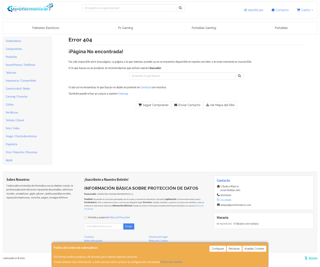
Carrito (306, 10)
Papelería (11, 144)
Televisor (11, 72)
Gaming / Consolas (17, 96)
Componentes (14, 48)
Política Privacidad (93, 241)
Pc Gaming (125, 28)
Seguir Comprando (155, 105)
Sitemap (123, 93)
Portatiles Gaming (204, 28)
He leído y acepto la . (109, 217)
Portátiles (11, 56)
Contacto (282, 10)
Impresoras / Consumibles (21, 80)
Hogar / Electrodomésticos (21, 136)
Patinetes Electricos (45, 28)
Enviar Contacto (189, 105)
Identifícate (255, 10)
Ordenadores (13, 40)
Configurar (217, 248)
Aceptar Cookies (254, 248)
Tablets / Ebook (15, 120)
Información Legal (158, 237)
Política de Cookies (171, 262)
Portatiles (281, 28)
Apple (9, 160)
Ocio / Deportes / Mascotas (21, 152)
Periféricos (12, 112)
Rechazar (234, 248)
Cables (10, 104)
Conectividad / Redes (18, 88)
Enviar (128, 226)
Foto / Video (13, 128)
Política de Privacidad (119, 217)
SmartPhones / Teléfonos (20, 64)
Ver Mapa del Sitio (222, 105)
